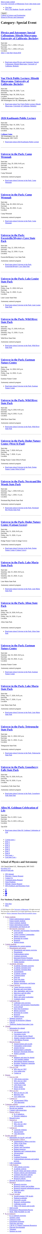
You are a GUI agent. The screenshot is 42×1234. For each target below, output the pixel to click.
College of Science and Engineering (13, 15)
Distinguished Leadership (22, 1050)
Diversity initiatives (20, 1116)
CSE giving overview (21, 1079)
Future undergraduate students (19, 919)
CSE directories (19, 1102)
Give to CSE (13, 1067)
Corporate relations (20, 1130)
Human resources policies (22, 1176)
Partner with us (14, 1112)
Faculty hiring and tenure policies (25, 1171)
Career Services (14, 985)
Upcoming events (20, 1034)
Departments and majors (17, 948)
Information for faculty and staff (20, 1137)
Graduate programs (20, 956)
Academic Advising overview (24, 966)
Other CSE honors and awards (24, 1206)
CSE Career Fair (19, 995)
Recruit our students (16, 1108)
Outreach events (14, 1219)
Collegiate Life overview (22, 1003)
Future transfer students (17, 921)
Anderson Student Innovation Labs (21, 1024)
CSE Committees (15, 1163)
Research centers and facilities (24, 1186)
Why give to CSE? (20, 1069)
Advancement (18, 1132)
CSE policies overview (21, 1167)
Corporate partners (11, 1104)
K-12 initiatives (19, 1114)
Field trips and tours (16, 1223)
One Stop (8, 7)
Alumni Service (19, 1048)
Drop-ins (17, 977)
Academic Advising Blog (22, 970)
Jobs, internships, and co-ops (23, 991)
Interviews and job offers (22, 993)
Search (4, 13)
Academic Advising (16, 964)
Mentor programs (20, 936)
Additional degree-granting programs (26, 960)
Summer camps (14, 1217)
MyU (7, 906)
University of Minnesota (21, 909)
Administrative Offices (17, 1139)
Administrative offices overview (25, 1141)
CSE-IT (12, 1022)
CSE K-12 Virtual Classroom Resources (23, 1225)
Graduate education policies (23, 1175)
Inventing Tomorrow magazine (24, 1063)
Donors (7, 1075)
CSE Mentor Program (21, 1040)
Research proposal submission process (27, 1188)
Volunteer (12, 1229)
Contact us (17, 1073)
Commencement (19, 975)
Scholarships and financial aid (19, 927)
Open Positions (10, 882)
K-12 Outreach (10, 1214)
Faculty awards (14, 1194)
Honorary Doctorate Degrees (23, 1052)
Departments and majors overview (25, 950)
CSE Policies (13, 1165)
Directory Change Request (14, 876)
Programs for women (21, 938)
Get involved (13, 1030)
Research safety (19, 1190)
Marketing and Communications (25, 1151)
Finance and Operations (22, 1147)
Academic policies (20, 1169)
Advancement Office (21, 1100)
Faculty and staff (10, 1135)
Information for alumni (17, 1028)
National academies (20, 1198)
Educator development (17, 1227)
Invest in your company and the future (22, 1106)
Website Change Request (13, 884)
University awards (20, 1200)
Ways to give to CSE (21, 1093)
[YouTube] (6, 893)
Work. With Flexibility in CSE (19, 1212)
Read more (22, 64)
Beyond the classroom (17, 929)
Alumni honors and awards (23, 1044)
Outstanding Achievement (22, 1046)
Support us (13, 1120)
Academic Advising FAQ (22, 968)
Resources (12, 1055)
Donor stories (18, 1087)
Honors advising (19, 981)
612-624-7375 (6, 868)
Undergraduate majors (21, 954)
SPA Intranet (9, 874)
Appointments (18, 971)
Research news (14, 1118)
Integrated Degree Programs (23, 958)
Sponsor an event (15, 1231)
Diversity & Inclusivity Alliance (20, 1020)
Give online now (19, 1071)
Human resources (20, 1149)
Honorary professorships (22, 1202)
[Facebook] (6, 891)
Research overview (20, 1184)
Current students (10, 944)
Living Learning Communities (24, 934)
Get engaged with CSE (22, 1032)
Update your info (19, 1065)
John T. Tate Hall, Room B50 (11, 53)
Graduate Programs (20, 1157)
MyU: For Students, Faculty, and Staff (18, 9)
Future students (10, 917)
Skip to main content (8, 2)
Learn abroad (18, 932)
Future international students (19, 925)
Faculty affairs (18, 1145)
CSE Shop (17, 1192)
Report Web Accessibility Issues (27, 913)
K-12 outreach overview (17, 1216)
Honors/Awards (14, 1042)
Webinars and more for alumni (24, 1057)
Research (17, 940)
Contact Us (9, 878)
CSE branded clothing (21, 1059)
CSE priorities (18, 1126)
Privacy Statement (12, 913)
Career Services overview (22, 987)
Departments (18, 952)
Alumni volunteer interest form (24, 1038)
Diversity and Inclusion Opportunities (26, 930)
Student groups (19, 942)
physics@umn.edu (7, 870)
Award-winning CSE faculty (23, 1196)
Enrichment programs (16, 1221)
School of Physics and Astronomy (12, 17)
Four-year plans (19, 979)
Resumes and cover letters (22, 989)
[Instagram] (6, 889)
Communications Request (14, 880)
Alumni (7, 1026)
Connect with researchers (18, 1110)
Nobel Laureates (19, 1053)
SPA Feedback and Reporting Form (17, 886)
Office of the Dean (20, 1143)
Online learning (19, 962)
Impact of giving (19, 1089)
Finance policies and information (25, 1173)
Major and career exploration (23, 997)
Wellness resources (15, 1018)
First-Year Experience (21, 1009)
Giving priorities (19, 1083)
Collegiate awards (20, 1204)
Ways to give (13, 1091)
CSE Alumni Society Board (23, 1036)
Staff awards (13, 1208)
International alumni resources (24, 1061)
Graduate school (19, 999)
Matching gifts (19, 1094)
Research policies (20, 1178)
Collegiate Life (14, 1001)
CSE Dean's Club (20, 1085)
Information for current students (20, 946)
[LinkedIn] (6, 895)
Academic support (20, 973)
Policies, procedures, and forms (24, 983)
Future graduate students (17, 923)
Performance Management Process (21, 1210)
